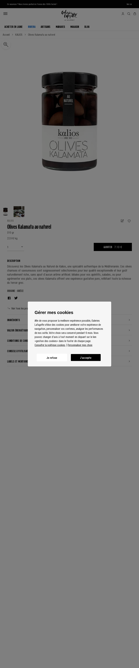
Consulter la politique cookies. (50, 345)
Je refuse (52, 357)
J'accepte (85, 357)
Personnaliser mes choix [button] (80, 345)
